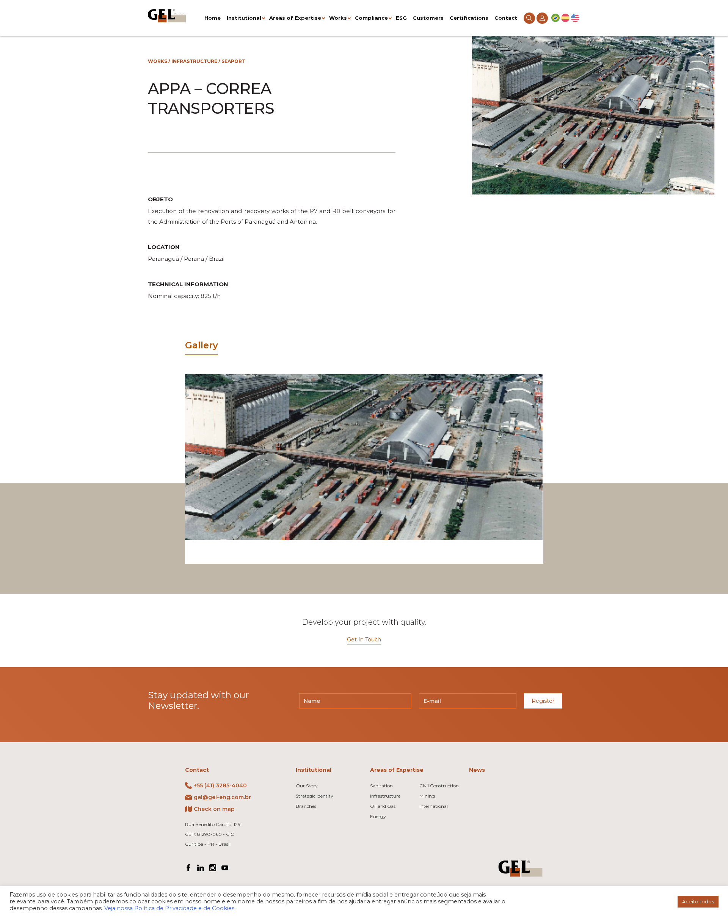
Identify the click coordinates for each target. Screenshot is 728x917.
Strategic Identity (314, 796)
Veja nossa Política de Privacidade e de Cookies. (169, 908)
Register (543, 701)
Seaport (233, 61)
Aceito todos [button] (698, 901)
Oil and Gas (382, 806)
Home (212, 18)
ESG (401, 18)
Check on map (214, 809)
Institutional (244, 18)
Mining (427, 796)
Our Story (307, 785)
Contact (505, 18)
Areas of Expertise (295, 18)
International (433, 806)
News (477, 770)
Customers (428, 18)
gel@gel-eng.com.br (222, 797)
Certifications (469, 18)
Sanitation (381, 785)
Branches (306, 806)
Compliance (371, 18)
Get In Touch (364, 639)
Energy (378, 816)
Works (338, 18)
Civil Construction (439, 785)
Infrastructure (194, 61)
